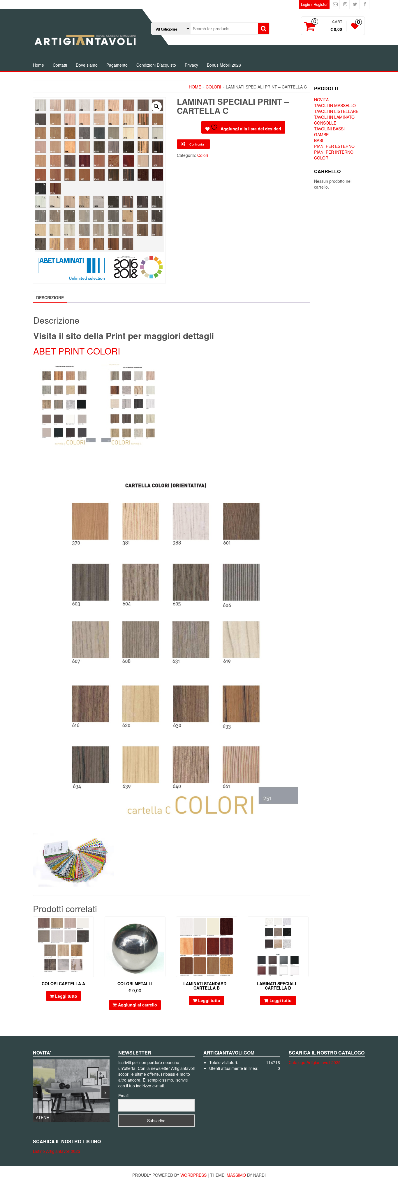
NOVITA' (322, 99)
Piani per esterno (334, 146)
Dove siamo (87, 65)
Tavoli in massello (335, 105)
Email (123, 1095)
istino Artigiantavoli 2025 (57, 1151)
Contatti (60, 65)
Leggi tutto (66, 996)
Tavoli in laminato (334, 117)
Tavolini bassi (329, 129)
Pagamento (117, 65)
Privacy (191, 65)
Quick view (91, 924)
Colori (213, 87)
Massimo (236, 1175)
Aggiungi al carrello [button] (137, 1005)
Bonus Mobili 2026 (224, 65)
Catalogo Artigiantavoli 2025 (315, 1062)
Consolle (325, 123)
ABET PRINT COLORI (76, 351)
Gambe (321, 134)
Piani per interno (333, 152)
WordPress (193, 1175)
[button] (156, 106)
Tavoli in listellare (336, 111)
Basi (318, 140)
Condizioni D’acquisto (156, 65)
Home (38, 65)
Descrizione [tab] (50, 297)
